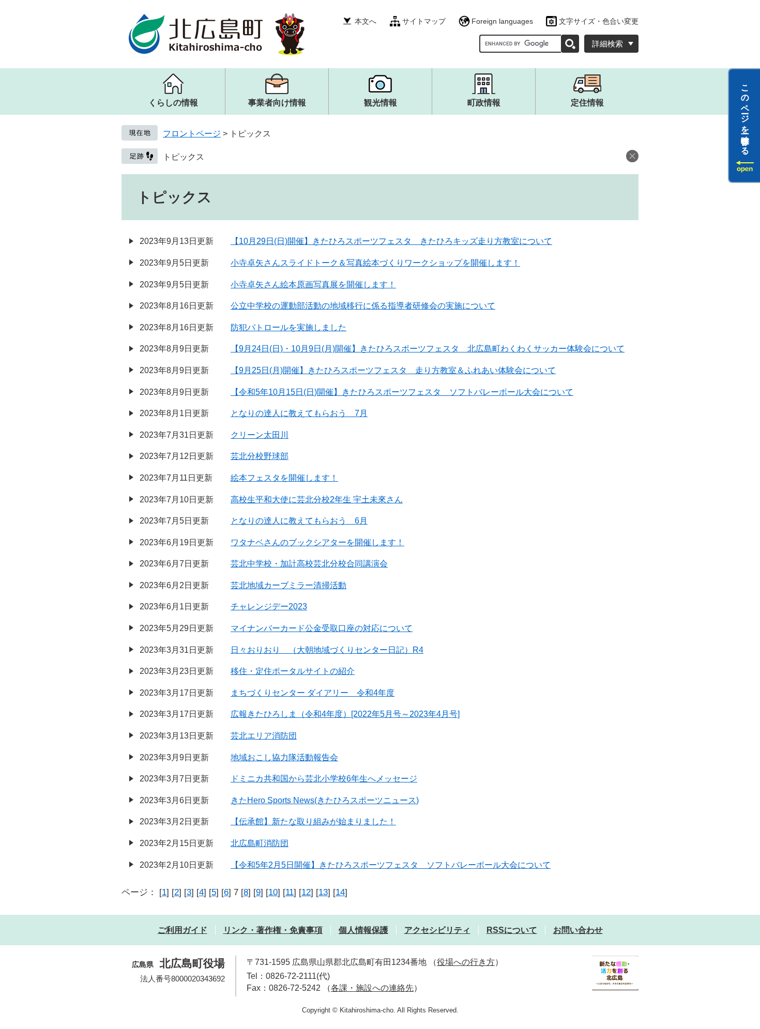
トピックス (183, 156)
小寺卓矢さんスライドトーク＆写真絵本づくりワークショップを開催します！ (375, 262)
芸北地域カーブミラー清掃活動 (288, 585)
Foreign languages (502, 21)
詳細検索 (607, 43)
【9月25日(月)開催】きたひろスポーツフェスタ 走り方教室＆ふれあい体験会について (393, 370)
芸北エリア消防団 (264, 735)
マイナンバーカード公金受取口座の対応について (322, 628)
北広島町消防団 (259, 843)
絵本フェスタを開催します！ (284, 477)
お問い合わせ (578, 930)
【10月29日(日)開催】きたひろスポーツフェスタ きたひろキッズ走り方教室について (391, 241)
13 (323, 892)
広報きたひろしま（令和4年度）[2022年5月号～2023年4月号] (345, 714)
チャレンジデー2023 (269, 606)
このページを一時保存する (745, 115)
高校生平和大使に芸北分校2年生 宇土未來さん (317, 499)
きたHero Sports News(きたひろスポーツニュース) (325, 800)
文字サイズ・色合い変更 (599, 21)
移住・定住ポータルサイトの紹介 (293, 671)
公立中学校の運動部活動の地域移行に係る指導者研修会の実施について (363, 305)
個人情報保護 (363, 930)
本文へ (365, 21)
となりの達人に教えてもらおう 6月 (299, 520)
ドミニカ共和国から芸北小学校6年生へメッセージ (324, 778)
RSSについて (512, 930)
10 (273, 892)
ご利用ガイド (182, 930)
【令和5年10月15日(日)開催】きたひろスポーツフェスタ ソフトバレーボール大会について (402, 392)
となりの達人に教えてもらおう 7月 (299, 413)
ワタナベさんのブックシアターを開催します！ (317, 542)
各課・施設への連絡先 (372, 988)
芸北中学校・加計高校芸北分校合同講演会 (309, 563)
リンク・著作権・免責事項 (273, 930)
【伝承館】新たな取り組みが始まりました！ (313, 821)
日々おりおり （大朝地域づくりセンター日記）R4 (327, 650)
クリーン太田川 (259, 435)
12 (306, 892)
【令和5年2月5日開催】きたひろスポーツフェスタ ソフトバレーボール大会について (391, 865)
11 (289, 892)
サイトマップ (424, 21)
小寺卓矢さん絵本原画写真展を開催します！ (313, 284)
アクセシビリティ (437, 930)
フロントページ (192, 133)
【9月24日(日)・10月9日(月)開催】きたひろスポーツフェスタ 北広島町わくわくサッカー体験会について (428, 348)
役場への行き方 (466, 962)
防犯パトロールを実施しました (288, 327)
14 (340, 892)
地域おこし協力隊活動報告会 (284, 757)
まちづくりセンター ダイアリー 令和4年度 (312, 692)
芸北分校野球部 (259, 456)
